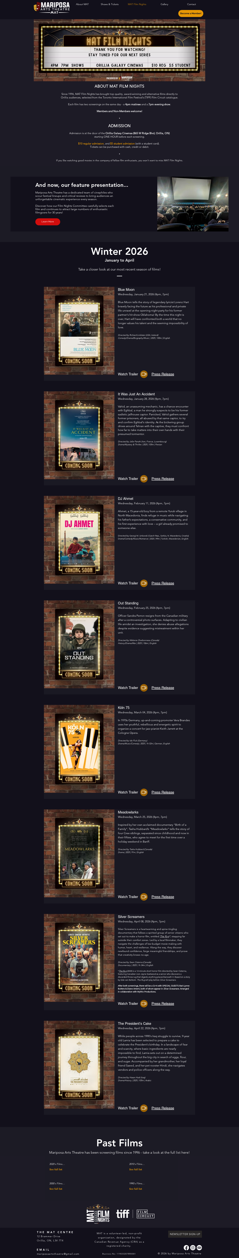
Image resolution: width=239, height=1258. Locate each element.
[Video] (144, 374)
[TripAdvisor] (199, 1247)
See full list (56, 1169)
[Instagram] (192, 1247)
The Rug (164, 936)
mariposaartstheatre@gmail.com (58, 1253)
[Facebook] (186, 1247)
